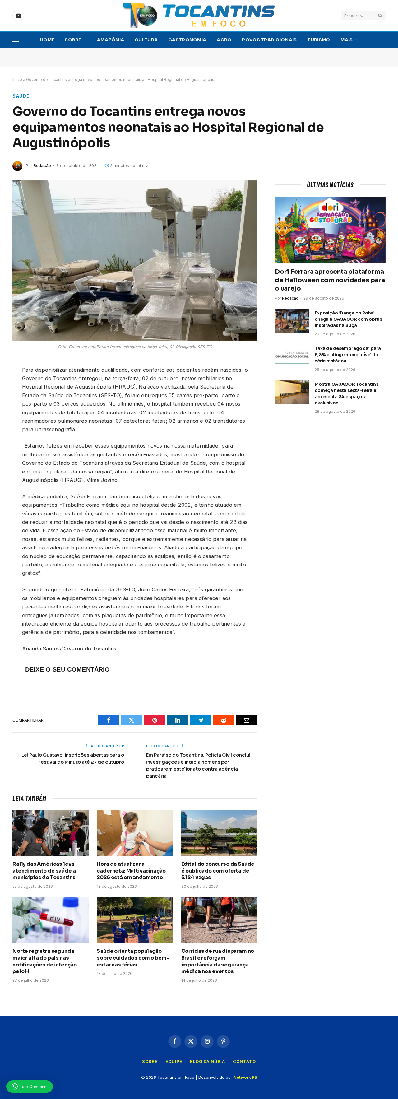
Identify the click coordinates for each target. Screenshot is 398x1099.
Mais (346, 40)
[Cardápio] (16, 40)
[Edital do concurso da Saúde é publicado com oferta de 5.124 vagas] (219, 833)
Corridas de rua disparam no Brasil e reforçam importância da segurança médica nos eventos (217, 961)
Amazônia (110, 40)
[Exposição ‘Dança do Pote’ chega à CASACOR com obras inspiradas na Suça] (292, 321)
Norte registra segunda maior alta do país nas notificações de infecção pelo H (44, 961)
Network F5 (245, 1077)
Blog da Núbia (207, 1061)
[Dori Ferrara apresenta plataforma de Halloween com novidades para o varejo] (330, 230)
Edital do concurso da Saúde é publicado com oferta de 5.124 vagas (218, 871)
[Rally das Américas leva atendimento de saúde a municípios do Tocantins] (50, 833)
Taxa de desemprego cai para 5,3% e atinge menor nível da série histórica (348, 355)
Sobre (73, 40)
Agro (224, 40)
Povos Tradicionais (269, 40)
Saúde (21, 96)
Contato (244, 1061)
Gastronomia (187, 40)
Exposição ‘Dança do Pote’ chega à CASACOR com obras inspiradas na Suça (348, 319)
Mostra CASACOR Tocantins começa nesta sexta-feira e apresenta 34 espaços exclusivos (346, 393)
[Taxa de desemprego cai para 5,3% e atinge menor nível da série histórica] (292, 356)
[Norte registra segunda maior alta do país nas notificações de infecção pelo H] (50, 920)
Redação (42, 165)
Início (17, 79)
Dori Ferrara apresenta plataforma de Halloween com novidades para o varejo (330, 280)
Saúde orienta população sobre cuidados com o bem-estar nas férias (133, 958)
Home (47, 40)
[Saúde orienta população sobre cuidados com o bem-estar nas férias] (135, 920)
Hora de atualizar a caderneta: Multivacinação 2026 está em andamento (131, 871)
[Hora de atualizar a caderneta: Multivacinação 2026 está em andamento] (135, 833)
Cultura (146, 40)
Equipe (173, 1061)
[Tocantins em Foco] (199, 15)
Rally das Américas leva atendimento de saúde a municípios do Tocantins (44, 871)
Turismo (318, 40)
